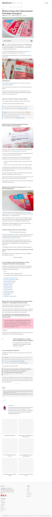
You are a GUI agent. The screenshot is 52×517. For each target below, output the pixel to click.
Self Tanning (3, 504)
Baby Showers (3, 509)
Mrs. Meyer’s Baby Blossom (9, 279)
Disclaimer (28, 496)
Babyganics (6, 284)
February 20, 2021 (20, 117)
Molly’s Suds (6, 289)
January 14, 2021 (23, 108)
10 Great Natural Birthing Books (9, 435)
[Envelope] (5, 495)
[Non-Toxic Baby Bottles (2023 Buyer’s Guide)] (9, 445)
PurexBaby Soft (7, 291)
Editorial (28, 489)
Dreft (7, 56)
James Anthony (11, 405)
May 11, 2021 (24, 362)
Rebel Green (6, 286)
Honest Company (7, 282)
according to (4, 220)
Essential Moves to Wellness (13, 234)
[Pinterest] (1, 495)
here (23, 52)
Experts (28, 488)
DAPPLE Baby (7, 292)
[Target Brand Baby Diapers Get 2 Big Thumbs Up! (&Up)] (25, 445)
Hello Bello (6, 287)
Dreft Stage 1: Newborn (9, 296)
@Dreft (5, 112)
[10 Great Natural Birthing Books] (9, 426)
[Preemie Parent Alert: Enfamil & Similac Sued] (25, 465)
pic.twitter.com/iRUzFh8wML (17, 361)
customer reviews (17, 151)
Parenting (4, 400)
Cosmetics (2, 500)
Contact (28, 491)
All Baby (5, 294)
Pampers (28, 55)
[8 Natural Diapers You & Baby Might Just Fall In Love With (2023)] (25, 426)
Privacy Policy (29, 494)
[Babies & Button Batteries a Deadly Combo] (9, 465)
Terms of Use (29, 493)
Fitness (2, 510)
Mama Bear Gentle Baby (9, 277)
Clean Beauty (3, 502)
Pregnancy (2, 505)
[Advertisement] (43, 14)
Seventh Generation (8, 281)
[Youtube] (3, 495)
